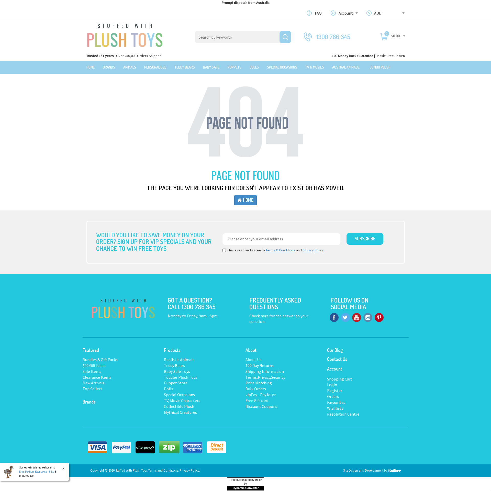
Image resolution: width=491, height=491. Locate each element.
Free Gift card (257, 400)
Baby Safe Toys (177, 371)
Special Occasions (282, 67)
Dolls (254, 67)
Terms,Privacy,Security (265, 377)
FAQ (318, 13)
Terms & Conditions (280, 250)
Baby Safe (211, 67)
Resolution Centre (343, 414)
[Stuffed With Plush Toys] (124, 33)
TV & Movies (314, 67)
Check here (259, 315)
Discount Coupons (261, 406)
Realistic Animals (179, 359)
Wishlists (335, 408)
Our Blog (335, 350)
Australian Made (346, 67)
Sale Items (92, 371)
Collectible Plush (179, 406)
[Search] (285, 37)
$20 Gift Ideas (94, 365)
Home (90, 67)
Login (332, 384)
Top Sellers (92, 388)
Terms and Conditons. (164, 470)
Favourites (336, 402)
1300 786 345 (333, 37)
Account (346, 13)
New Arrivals (93, 382)
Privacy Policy (313, 250)
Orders (333, 396)
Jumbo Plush (380, 67)
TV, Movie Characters (182, 400)
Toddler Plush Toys (180, 377)
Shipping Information (265, 371)
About (251, 350)
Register (334, 390)
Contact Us (337, 359)
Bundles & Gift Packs (100, 359)
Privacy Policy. (190, 470)
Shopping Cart (339, 379)
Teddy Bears (185, 67)
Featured (91, 350)
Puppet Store (175, 382)
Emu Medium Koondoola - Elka (36, 471)
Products (172, 350)
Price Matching (259, 382)
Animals (129, 67)
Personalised (155, 67)
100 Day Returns (260, 365)
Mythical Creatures (180, 412)
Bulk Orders (256, 388)
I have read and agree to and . (276, 250)
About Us (253, 359)
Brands (109, 67)
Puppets (234, 67)
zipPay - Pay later (261, 394)
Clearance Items (97, 377)
